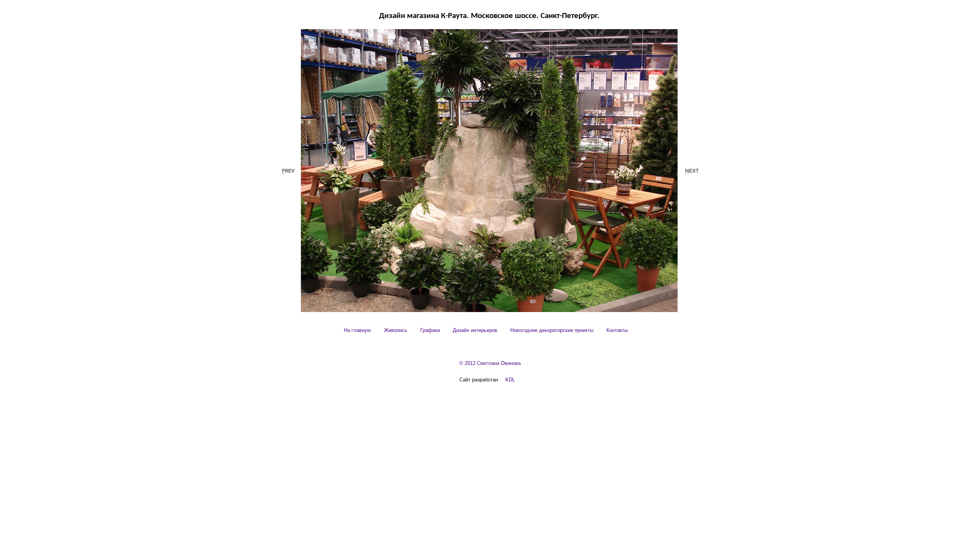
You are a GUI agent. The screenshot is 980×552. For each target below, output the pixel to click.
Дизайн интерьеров (475, 330)
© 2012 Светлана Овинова (490, 363)
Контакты (617, 330)
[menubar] (485, 330)
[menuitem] (357, 330)
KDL (510, 380)
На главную (357, 330)
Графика (430, 330)
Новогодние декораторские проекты (551, 330)
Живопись (395, 330)
